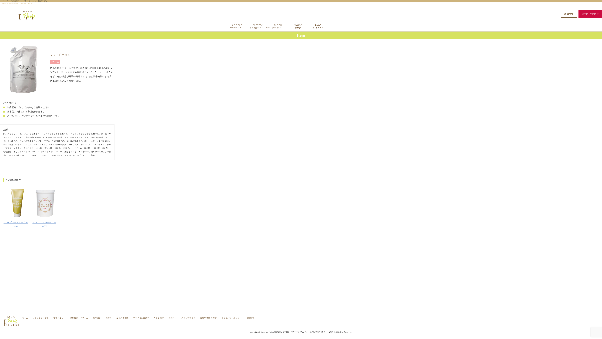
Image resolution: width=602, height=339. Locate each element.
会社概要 (250, 318)
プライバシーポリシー (232, 318)
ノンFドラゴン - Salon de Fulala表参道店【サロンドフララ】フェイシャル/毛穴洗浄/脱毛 (314, 323)
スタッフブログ (188, 318)
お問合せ (173, 318)
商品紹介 (97, 318)
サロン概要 (159, 318)
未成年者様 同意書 (208, 318)
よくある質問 (122, 318)
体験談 (109, 318)
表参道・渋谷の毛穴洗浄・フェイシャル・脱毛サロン (313, 325)
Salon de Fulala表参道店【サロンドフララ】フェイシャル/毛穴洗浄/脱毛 (25, 1)
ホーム (25, 318)
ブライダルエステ (141, 318)
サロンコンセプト (41, 318)
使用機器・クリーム (79, 318)
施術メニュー (59, 318)
